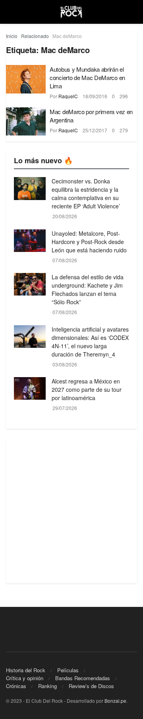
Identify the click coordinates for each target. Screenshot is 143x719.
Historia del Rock (25, 670)
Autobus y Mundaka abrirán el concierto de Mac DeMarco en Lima (87, 77)
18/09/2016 (95, 96)
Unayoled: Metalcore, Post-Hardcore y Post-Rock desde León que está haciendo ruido (89, 241)
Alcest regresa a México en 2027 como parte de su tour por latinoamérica (87, 389)
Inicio (11, 35)
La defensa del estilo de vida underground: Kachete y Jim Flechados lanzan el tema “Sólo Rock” (88, 289)
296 (124, 96)
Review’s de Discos (91, 686)
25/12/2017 (95, 130)
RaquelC (68, 96)
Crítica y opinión (24, 678)
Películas (68, 670)
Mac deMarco (67, 35)
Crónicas (16, 686)
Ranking (47, 686)
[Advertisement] (71, 512)
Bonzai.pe (115, 700)
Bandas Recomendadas (82, 678)
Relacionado (35, 35)
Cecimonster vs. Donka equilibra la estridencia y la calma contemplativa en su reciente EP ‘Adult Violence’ (86, 193)
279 (124, 130)
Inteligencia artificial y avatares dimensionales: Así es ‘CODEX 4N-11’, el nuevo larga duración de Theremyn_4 (90, 341)
